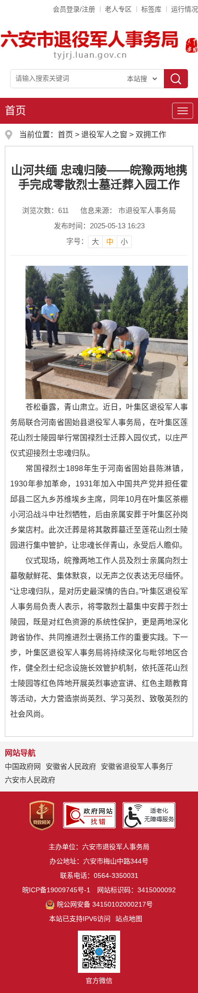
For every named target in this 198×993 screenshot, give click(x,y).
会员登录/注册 (74, 9)
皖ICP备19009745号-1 (56, 890)
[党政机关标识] (42, 814)
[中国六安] (192, 44)
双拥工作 (151, 134)
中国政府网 (23, 766)
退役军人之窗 (104, 134)
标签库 (151, 9)
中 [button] (109, 241)
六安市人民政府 (30, 780)
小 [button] (124, 241)
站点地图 (128, 918)
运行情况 (184, 9)
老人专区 (118, 9)
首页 (15, 111)
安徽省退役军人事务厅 (137, 766)
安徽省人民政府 (71, 766)
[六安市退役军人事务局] (90, 44)
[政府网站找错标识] (89, 814)
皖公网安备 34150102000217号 (105, 904)
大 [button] (95, 241)
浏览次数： (45, 210)
